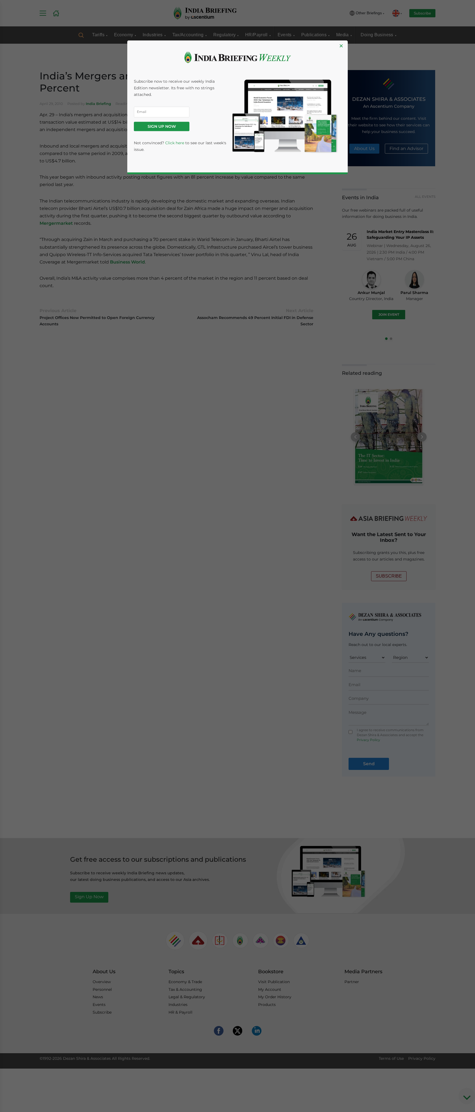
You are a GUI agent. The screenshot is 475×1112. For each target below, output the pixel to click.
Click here (174, 142)
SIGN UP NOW (162, 126)
